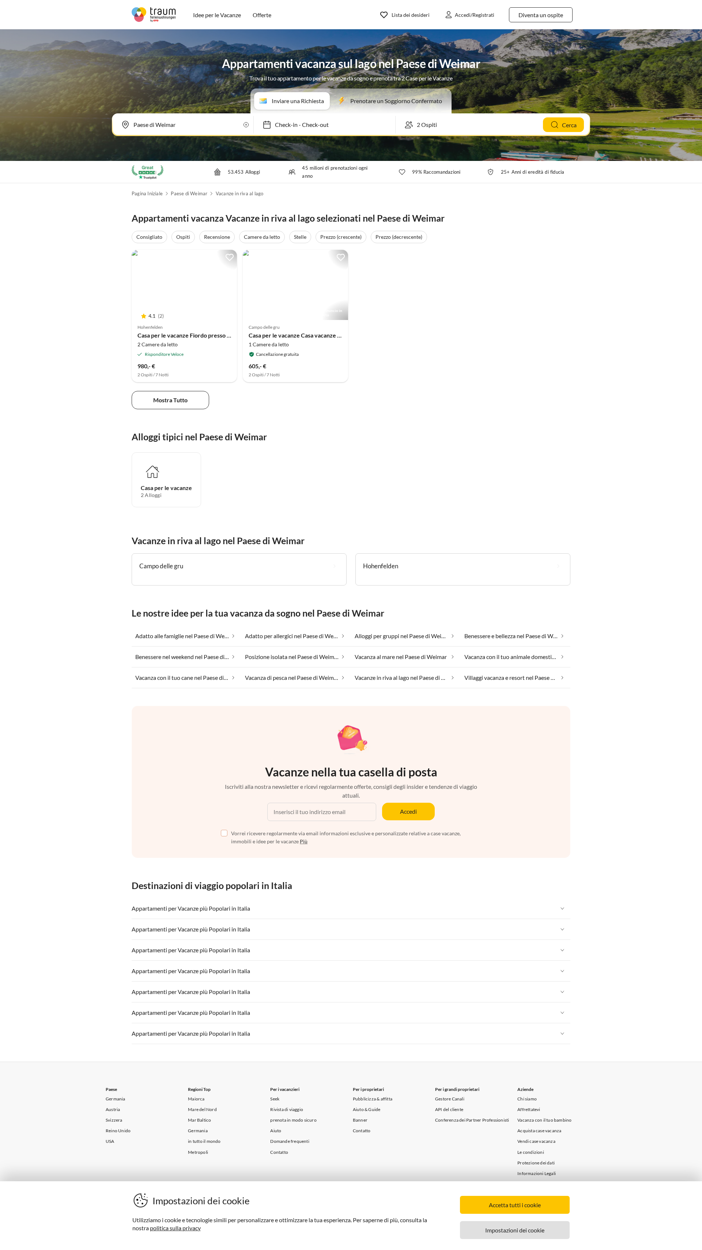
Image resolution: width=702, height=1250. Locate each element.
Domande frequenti (289, 1141)
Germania (115, 1099)
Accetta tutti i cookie (515, 1204)
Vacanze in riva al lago (240, 193)
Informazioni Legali (536, 1173)
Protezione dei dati (536, 1163)
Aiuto (275, 1130)
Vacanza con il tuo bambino (544, 1120)
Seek (274, 1099)
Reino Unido (118, 1130)
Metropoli (198, 1152)
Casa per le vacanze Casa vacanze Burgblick (305, 335)
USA (110, 1141)
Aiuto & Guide (367, 1109)
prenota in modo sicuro (293, 1120)
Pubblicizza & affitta (372, 1099)
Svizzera (114, 1120)
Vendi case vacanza (536, 1141)
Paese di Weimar (189, 193)
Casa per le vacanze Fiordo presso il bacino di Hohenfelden (213, 335)
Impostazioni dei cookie (514, 1230)
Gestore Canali (449, 1099)
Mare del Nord (202, 1109)
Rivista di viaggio (286, 1109)
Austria (113, 1109)
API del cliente (449, 1109)
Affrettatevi (528, 1109)
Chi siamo (527, 1099)
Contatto (279, 1152)
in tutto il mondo (204, 1141)
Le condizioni (530, 1152)
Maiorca (196, 1099)
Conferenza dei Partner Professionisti (472, 1120)
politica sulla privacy (175, 1227)
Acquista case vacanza (539, 1130)
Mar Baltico (199, 1120)
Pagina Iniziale (147, 193)
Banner (360, 1120)
